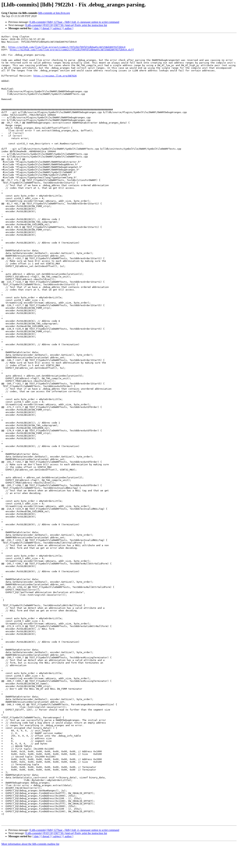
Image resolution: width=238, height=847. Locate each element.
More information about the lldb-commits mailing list (30, 843)
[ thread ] (46, 28)
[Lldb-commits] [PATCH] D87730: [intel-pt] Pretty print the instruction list (66, 25)
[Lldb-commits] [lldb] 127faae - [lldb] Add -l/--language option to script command (74, 22)
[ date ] (36, 28)
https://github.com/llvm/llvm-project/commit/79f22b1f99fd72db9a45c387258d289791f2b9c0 (66, 47)
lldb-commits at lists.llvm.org (54, 12)
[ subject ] (57, 28)
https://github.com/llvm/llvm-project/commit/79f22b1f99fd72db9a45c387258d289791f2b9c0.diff (72, 49)
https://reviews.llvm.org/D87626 (55, 75)
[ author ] (68, 28)
